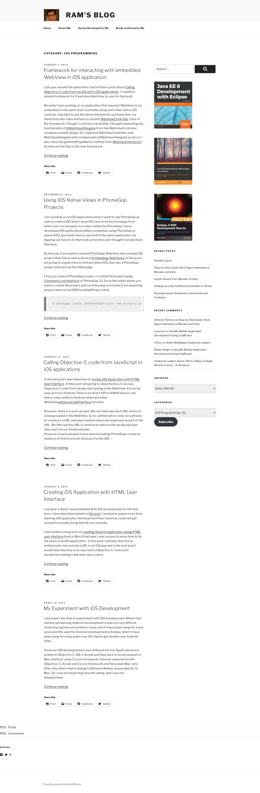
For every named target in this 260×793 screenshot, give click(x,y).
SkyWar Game (163, 260)
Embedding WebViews (108, 258)
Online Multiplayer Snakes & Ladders (188, 342)
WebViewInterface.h (126, 142)
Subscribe (166, 422)
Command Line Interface (61, 281)
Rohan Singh (161, 349)
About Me (64, 28)
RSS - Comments (12, 733)
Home (47, 28)
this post (95, 514)
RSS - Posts (8, 727)
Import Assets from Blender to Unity (176, 279)
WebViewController (114, 119)
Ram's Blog (90, 15)
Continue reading (56, 155)
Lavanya (159, 331)
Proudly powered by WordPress (62, 784)
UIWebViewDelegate (81, 128)
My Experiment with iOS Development (87, 608)
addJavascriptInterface (74, 402)
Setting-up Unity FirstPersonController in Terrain (183, 286)
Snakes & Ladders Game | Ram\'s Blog (177, 361)
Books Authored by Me (130, 28)
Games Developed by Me (93, 28)
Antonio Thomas (164, 319)
